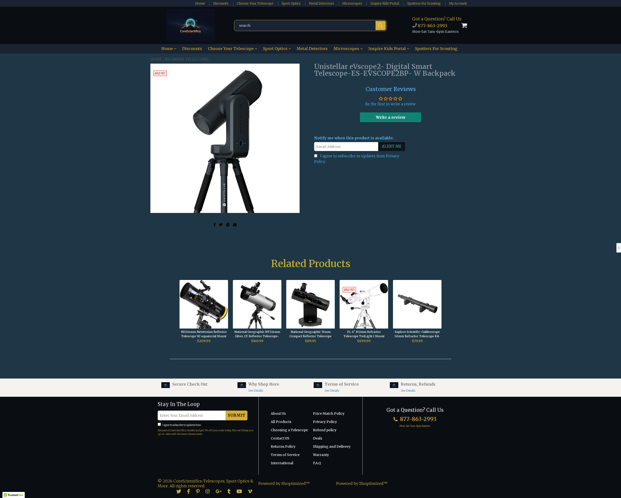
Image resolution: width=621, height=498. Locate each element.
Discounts (221, 3)
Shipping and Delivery (332, 446)
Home (200, 3)
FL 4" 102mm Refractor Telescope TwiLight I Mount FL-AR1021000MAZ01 (363, 334)
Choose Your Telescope (255, 3)
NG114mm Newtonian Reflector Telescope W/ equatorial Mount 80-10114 (204, 334)
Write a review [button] (390, 117)
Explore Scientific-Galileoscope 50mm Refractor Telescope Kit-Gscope (417, 334)
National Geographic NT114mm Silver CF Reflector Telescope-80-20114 (257, 334)
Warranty (321, 455)
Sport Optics (291, 3)
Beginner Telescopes (187, 59)
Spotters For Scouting (424, 3)
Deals (317, 438)
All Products (281, 422)
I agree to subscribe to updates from (190, 425)
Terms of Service (285, 455)
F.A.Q (317, 463)
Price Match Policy (328, 413)
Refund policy (324, 430)
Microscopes (352, 3)
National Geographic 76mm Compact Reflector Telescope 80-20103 (310, 334)
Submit (236, 415)
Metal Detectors (321, 3)
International (282, 463)
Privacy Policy (210, 425)
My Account (458, 3)
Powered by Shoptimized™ (284, 483)
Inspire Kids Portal (384, 3)
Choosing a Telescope (289, 430)
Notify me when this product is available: (353, 138)
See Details (255, 390)
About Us (278, 413)
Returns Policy (283, 446)
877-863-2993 (432, 25)
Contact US (280, 438)
